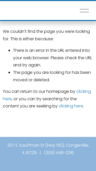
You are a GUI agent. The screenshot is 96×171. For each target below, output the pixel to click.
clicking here (71, 106)
